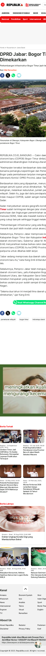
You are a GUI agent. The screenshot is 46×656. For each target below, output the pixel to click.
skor (35, 13)
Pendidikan (16, 19)
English (40, 609)
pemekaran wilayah (8, 319)
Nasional (5, 19)
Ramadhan (23, 613)
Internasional (35, 19)
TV (1, 613)
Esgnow (3, 609)
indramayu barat (39, 319)
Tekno (21, 606)
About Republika (7, 625)
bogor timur (24, 319)
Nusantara (11, 48)
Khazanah (4, 599)
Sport (25, 19)
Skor (39, 595)
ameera (5, 13)
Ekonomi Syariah (21, 13)
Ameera (3, 595)
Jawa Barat (21, 48)
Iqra (20, 599)
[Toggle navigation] (2, 5)
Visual (21, 609)
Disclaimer (4, 629)
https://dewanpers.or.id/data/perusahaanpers (20, 642)
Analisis (22, 602)
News (2, 602)
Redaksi (22, 625)
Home (2, 48)
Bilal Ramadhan (10, 70)
